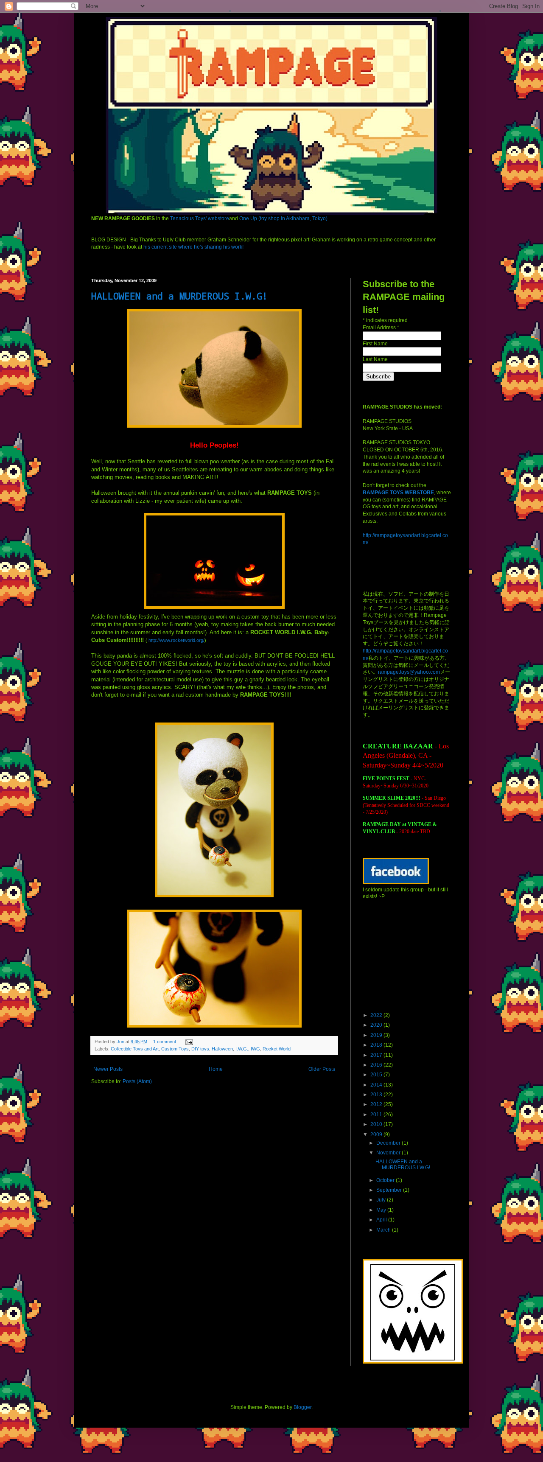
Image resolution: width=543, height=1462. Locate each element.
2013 (376, 1095)
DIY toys (200, 1048)
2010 (376, 1124)
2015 (376, 1075)
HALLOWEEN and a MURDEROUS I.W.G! (179, 296)
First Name (375, 344)
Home (216, 1069)
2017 (376, 1055)
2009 (376, 1134)
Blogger (302, 1407)
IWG (255, 1048)
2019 (376, 1035)
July (381, 1200)
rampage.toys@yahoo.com (409, 672)
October (386, 1180)
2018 (376, 1045)
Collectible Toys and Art (135, 1048)
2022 (376, 1015)
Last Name (375, 359)
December (389, 1143)
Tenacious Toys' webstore (199, 218)
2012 (376, 1104)
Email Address (381, 327)
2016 (376, 1065)
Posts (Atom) (137, 1081)
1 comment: (166, 1041)
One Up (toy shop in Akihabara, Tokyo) (283, 218)
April (382, 1220)
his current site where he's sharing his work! (193, 247)
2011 (376, 1115)
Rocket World (277, 1048)
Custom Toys (175, 1048)
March (384, 1230)
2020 (376, 1025)
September (389, 1190)
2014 (376, 1085)
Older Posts (321, 1069)
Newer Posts (108, 1069)
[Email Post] (188, 1041)
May (381, 1210)
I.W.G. (241, 1048)
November (389, 1153)
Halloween (222, 1048)
